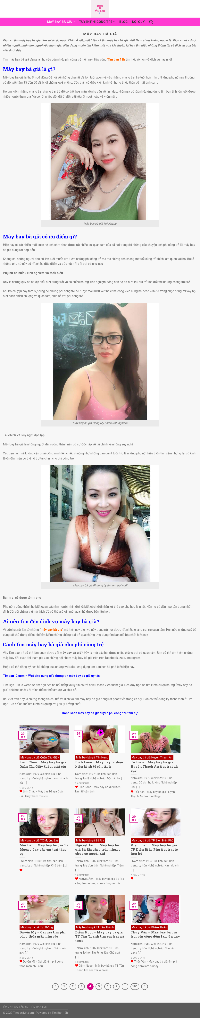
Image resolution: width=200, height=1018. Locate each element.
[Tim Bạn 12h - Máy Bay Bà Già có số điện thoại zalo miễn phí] (100, 9)
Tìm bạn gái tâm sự (16, 1007)
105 (135, 986)
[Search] (151, 22)
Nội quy (138, 22)
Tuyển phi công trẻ (95, 22)
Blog (123, 22)
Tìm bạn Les (38, 1007)
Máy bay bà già (59, 22)
